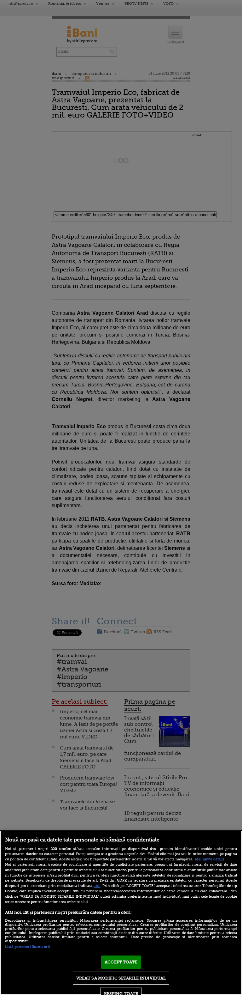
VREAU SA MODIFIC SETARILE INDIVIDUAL (121, 978)
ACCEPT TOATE (121, 962)
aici (97, 885)
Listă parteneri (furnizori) (27, 947)
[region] (121, 912)
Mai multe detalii (209, 859)
